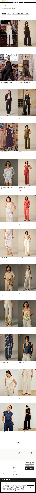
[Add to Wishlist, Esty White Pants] (17, 300)
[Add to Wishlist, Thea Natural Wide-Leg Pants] (35, 369)
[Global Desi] (3, 1)
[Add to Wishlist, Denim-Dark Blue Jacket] (17, 404)
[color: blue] (2, 295)
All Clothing (9, 8)
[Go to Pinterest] (9, 479)
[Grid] (34, 17)
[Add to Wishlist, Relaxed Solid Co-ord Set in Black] (17, 89)
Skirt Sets (18, 13)
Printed (14, 13)
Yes (30, 485)
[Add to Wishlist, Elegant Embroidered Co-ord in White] (17, 159)
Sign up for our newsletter (30, 468)
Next (17, 33)
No (30, 487)
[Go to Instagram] (2, 479)
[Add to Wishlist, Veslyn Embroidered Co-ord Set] (35, 404)
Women (5, 8)
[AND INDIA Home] (6, 5)
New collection (23, 2)
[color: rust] (20, 190)
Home (3, 8)
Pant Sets (9, 13)
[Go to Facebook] (4, 479)
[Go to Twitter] (7, 479)
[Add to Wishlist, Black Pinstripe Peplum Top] (35, 89)
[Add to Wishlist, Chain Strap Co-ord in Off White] (17, 20)
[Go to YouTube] (6, 479)
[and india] (6, 1)
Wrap (27, 13)
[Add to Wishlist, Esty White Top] (35, 300)
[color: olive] (19, 190)
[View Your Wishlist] (32, 5)
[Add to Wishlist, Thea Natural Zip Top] (17, 369)
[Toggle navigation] (1, 5)
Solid (23, 13)
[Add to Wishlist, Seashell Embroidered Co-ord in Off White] (35, 264)
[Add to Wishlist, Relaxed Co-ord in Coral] (35, 195)
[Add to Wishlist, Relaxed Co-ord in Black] (35, 20)
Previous (1, 33)
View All (4, 13)
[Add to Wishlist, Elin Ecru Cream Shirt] (17, 264)
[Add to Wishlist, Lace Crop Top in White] (17, 195)
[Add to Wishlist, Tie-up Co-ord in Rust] (35, 159)
